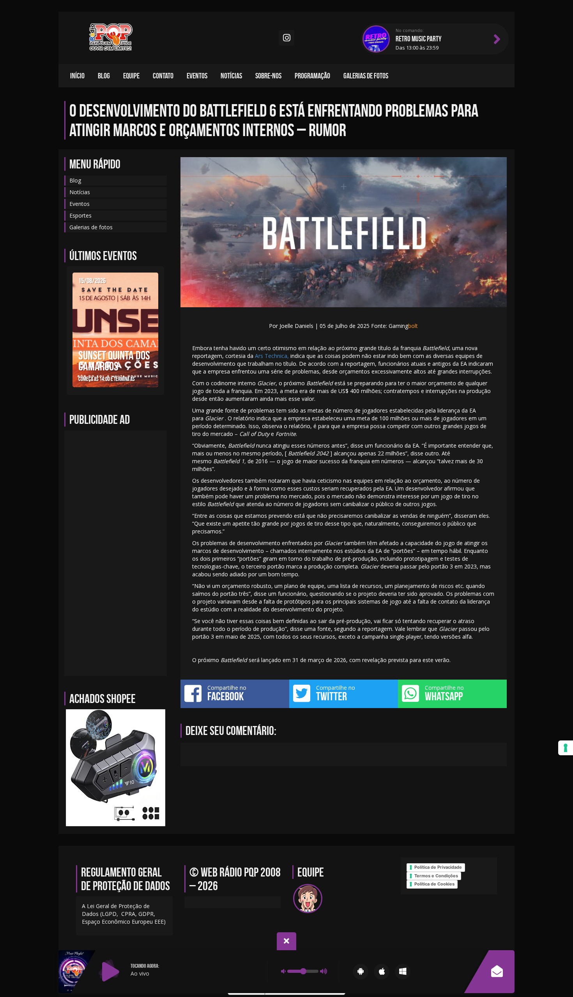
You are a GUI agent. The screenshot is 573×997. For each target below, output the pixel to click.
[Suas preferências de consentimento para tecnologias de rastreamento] (565, 747)
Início (77, 75)
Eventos (197, 75)
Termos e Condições (436, 875)
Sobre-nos (268, 75)
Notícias (231, 75)
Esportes (80, 215)
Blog (104, 75)
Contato (163, 75)
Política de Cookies (434, 884)
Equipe (131, 75)
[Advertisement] (115, 553)
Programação (312, 75)
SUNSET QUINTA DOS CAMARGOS (114, 361)
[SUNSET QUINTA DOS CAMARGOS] (115, 329)
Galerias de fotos (365, 75)
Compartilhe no (226, 693)
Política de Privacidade (438, 867)
